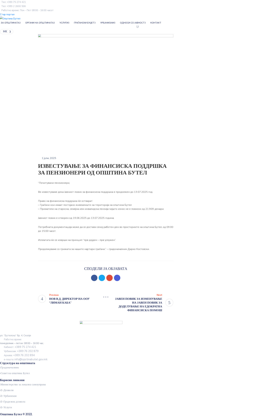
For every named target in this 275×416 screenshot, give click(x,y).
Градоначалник (10, 367)
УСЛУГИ (64, 22)
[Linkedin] (117, 278)
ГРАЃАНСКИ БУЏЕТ (84, 22)
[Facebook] (94, 278)
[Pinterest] (109, 278)
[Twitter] (102, 278)
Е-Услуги (6, 407)
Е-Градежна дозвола (13, 401)
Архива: (19, 355)
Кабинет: (20, 347)
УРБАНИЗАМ (107, 22)
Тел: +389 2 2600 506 (13, 6)
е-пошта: (25, 359)
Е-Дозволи (7, 390)
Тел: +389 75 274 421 (13, 2)
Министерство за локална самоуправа (23, 384)
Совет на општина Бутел (15, 373)
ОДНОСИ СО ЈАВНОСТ (132, 22)
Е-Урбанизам (9, 395)
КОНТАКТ (155, 22)
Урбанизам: (21, 351)
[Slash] (106, 297)
